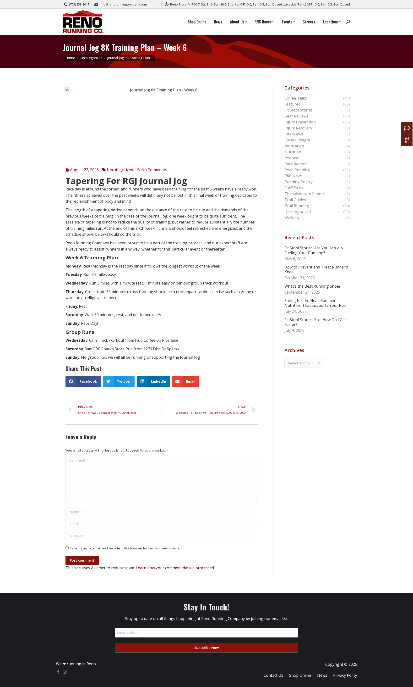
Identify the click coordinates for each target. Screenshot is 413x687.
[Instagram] (65, 672)
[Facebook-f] (58, 672)
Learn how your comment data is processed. (175, 567)
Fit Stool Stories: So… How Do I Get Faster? (315, 322)
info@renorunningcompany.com (123, 4)
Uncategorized (120, 169)
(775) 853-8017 (79, 4)
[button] (83, 381)
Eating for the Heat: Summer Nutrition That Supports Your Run (315, 303)
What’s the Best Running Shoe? (312, 286)
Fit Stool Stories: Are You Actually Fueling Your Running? (313, 250)
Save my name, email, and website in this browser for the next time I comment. (126, 548)
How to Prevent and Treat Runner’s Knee (316, 269)
